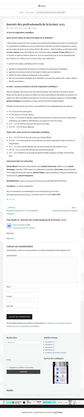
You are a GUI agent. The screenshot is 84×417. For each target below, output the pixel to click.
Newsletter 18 (49, 342)
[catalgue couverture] (57, 364)
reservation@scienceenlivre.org (18, 194)
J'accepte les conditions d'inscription (21, 368)
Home (21, 12)
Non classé (30, 12)
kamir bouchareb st (19, 225)
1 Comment (34, 28)
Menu (43, 6)
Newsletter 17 (49, 344)
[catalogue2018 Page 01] (62, 364)
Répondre (10, 238)
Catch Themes (58, 412)
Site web (10, 306)
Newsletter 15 (49, 347)
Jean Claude (24, 28)
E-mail (10, 296)
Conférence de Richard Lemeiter (55, 353)
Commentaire (12, 255)
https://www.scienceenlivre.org (31, 181)
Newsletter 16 (49, 350)
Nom (9, 287)
